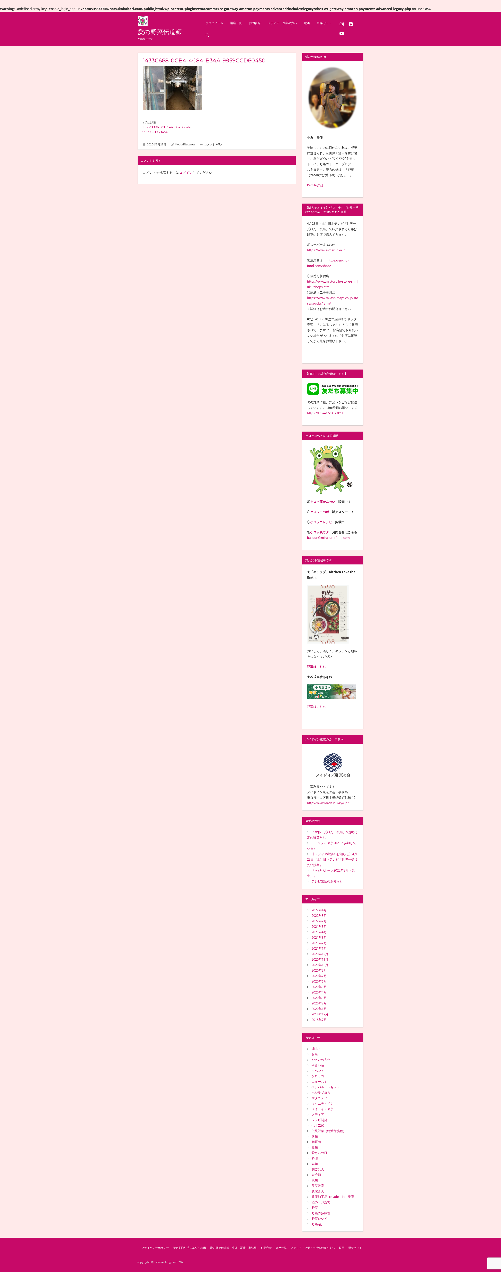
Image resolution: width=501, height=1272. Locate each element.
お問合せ (255, 23)
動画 (307, 23)
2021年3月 (319, 937)
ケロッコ (318, 1076)
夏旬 (315, 1147)
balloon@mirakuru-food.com (328, 537)
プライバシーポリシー (155, 1247)
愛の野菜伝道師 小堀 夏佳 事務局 (233, 1247)
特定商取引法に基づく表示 (189, 1247)
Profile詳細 (315, 185)
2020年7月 (319, 976)
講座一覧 (236, 23)
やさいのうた (321, 1059)
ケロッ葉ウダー (321, 532)
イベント (318, 1070)
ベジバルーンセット (326, 1087)
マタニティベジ (322, 1103)
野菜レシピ (319, 1218)
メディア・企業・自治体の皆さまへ (313, 1247)
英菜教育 (318, 1186)
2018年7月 (319, 1020)
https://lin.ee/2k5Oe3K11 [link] (325, 413)
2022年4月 (319, 910)
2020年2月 (319, 1003)
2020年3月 (319, 998)
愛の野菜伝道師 (160, 32)
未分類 (316, 1175)
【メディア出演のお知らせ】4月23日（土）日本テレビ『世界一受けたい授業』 (332, 859)
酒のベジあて (321, 1202)
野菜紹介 (318, 1224)
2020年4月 (319, 992)
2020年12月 (320, 954)
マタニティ (319, 1098)
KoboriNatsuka (185, 144)
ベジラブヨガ (321, 1092)
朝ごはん (318, 1169)
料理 (315, 1158)
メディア (318, 1114)
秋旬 (315, 1180)
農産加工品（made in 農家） (334, 1196)
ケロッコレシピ (321, 522)
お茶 (315, 1054)
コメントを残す (213, 144)
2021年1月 (319, 948)
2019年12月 (320, 1014)
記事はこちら (316, 666)
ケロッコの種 (319, 512)
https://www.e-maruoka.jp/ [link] (327, 250)
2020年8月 (319, 970)
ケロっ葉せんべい (322, 501)
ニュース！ (319, 1081)
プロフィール (214, 23)
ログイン (185, 172)
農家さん (318, 1191)
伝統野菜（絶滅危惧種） (329, 1131)
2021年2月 (319, 943)
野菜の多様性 (321, 1213)
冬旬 (315, 1136)
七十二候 (318, 1125)
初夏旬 (316, 1142)
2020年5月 (319, 987)
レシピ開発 (319, 1120)
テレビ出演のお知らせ (327, 881)
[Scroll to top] (491, 1262)
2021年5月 (319, 926)
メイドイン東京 (322, 1109)
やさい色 (318, 1065)
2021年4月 (319, 932)
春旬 (315, 1164)
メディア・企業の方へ (282, 23)
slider (316, 1049)
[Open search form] (207, 35)
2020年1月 (319, 1009)
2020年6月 (319, 981)
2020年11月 (320, 959)
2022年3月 (319, 915)
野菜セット (324, 23)
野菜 (315, 1207)
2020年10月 (320, 965)
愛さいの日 (319, 1153)
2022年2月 (319, 921)
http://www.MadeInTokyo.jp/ (328, 803)
